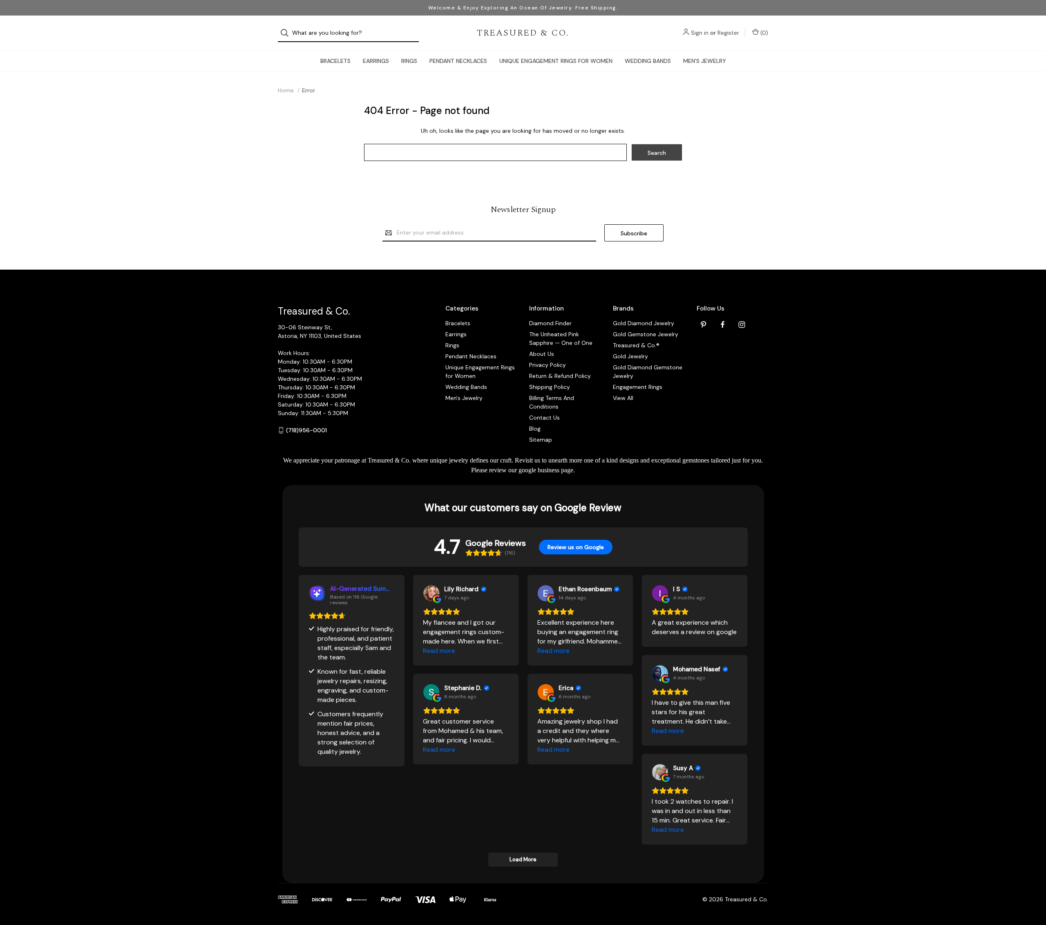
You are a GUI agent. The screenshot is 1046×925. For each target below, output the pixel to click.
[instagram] (741, 324)
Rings (409, 61)
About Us (541, 353)
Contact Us (544, 417)
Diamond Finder (550, 323)
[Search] (287, 33)
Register (728, 32)
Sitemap (540, 439)
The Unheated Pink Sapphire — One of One (560, 338)
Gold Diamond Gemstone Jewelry (647, 372)
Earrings (376, 61)
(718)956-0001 (306, 430)
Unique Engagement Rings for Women (555, 61)
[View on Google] (431, 593)
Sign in (700, 32)
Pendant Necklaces (458, 61)
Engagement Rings (637, 387)
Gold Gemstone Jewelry (645, 334)
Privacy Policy (547, 365)
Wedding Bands (648, 61)
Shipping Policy (549, 387)
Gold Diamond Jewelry (643, 323)
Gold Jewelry (630, 356)
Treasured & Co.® (636, 345)
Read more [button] (439, 650)
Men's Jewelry (704, 61)
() (763, 32)
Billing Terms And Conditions (551, 402)
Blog (535, 428)
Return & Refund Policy (560, 376)
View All (623, 398)
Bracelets (335, 61)
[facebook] (722, 324)
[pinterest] (703, 324)
